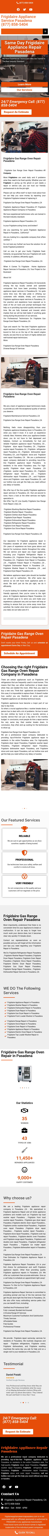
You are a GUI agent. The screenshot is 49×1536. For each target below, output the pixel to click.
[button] (22, 808)
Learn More (24, 84)
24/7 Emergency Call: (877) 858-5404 (23, 103)
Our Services (24, 89)
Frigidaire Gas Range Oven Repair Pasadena (22, 635)
